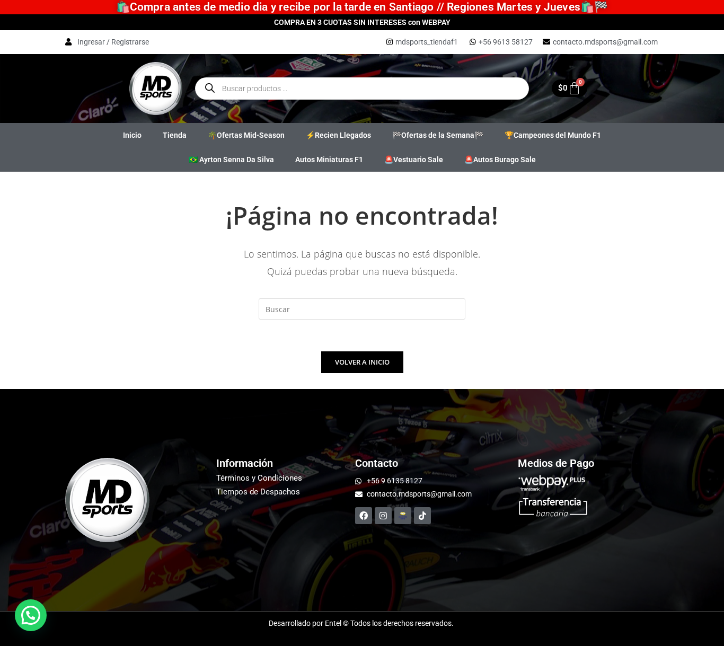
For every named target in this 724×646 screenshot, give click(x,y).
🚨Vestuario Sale (413, 159)
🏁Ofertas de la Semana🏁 (437, 135)
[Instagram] (383, 515)
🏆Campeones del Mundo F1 (553, 135)
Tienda (175, 135)
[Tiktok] (422, 515)
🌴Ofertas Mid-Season (246, 135)
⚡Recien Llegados (338, 135)
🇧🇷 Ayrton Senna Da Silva (231, 159)
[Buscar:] (362, 308)
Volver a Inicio (362, 362)
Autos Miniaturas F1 (329, 159)
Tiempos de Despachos (258, 492)
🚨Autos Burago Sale (500, 159)
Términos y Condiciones (259, 478)
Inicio (132, 135)
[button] (31, 615)
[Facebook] (363, 515)
